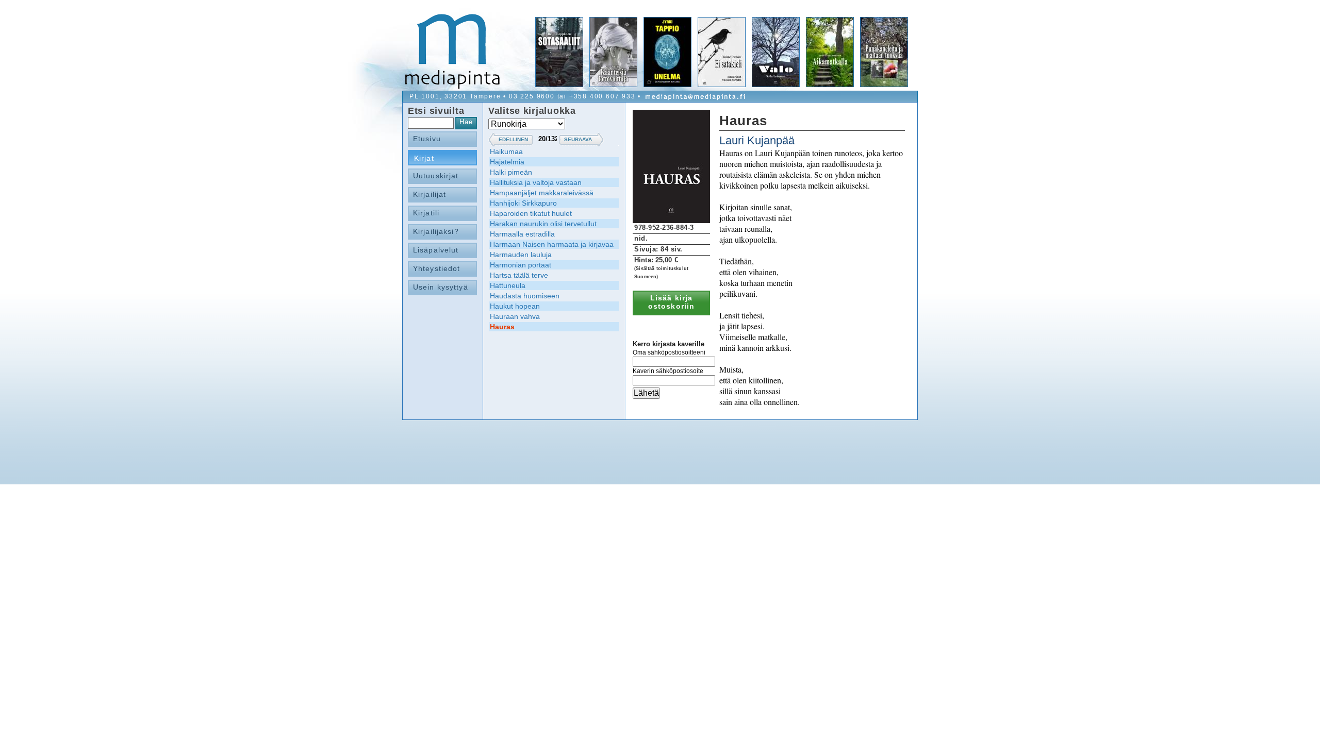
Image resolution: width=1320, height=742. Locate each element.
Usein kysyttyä (440, 287)
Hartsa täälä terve (519, 275)
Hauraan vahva (515, 316)
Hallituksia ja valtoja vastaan (536, 182)
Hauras (502, 327)
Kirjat (424, 158)
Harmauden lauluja (521, 254)
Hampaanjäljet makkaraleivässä (541, 193)
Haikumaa (506, 151)
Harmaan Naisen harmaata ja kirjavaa (552, 244)
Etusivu (427, 138)
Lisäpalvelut (435, 250)
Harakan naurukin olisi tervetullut (543, 224)
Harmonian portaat (520, 265)
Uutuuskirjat (435, 176)
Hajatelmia (507, 162)
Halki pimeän (511, 172)
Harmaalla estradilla (522, 234)
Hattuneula (507, 285)
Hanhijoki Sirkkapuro (523, 203)
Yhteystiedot (436, 268)
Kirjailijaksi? (436, 231)
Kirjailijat (429, 194)
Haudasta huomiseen (524, 296)
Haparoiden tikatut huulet (531, 213)
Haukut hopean (515, 306)
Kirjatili (426, 213)
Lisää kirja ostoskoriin (671, 302)
